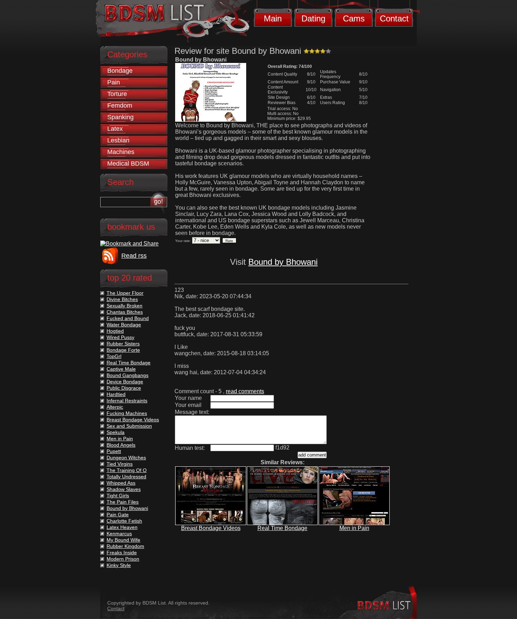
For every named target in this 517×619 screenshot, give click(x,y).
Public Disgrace (124, 388)
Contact (394, 18)
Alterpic (115, 407)
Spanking (120, 117)
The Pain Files (123, 502)
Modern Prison (123, 559)
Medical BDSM (128, 163)
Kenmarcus (119, 533)
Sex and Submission (129, 426)
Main (273, 18)
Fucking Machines (127, 413)
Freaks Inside (122, 552)
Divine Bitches (122, 299)
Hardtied (116, 394)
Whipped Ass (121, 483)
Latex (115, 128)
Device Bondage (125, 381)
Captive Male (121, 369)
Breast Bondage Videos (211, 528)
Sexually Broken (124, 305)
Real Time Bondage (282, 528)
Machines (120, 151)
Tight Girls (118, 495)
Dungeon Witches (126, 457)
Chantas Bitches (125, 312)
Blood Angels (121, 445)
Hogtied (115, 331)
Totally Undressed (126, 476)
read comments (245, 391)
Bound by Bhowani (283, 262)
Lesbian (118, 140)
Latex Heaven (122, 527)
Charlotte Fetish (124, 521)
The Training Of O (127, 470)
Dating (313, 18)
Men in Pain (354, 528)
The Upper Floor (125, 293)
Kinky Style (119, 565)
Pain (113, 82)
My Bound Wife (123, 540)
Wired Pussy (120, 337)
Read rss (134, 255)
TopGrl (114, 356)
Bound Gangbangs (127, 375)
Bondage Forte (123, 350)
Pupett (114, 451)
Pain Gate (118, 514)
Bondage (120, 70)
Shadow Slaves (124, 489)
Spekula (116, 432)
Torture (117, 93)
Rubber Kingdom (125, 546)
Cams (354, 18)
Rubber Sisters (123, 343)
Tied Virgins (120, 464)
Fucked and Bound (128, 318)
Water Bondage (124, 324)
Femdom (119, 105)
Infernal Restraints (127, 400)
